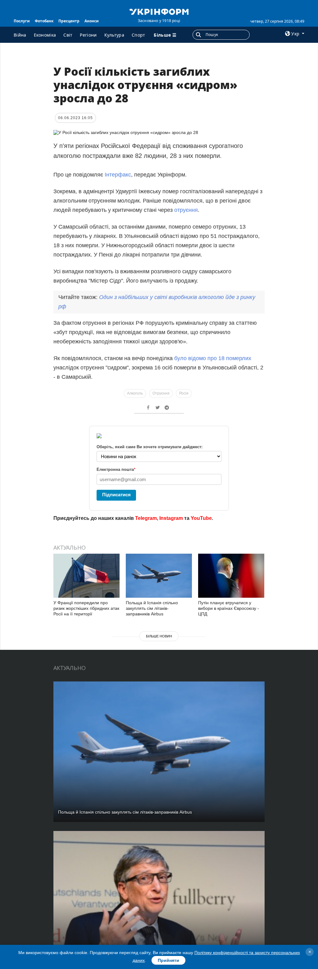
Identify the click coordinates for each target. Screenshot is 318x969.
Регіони (88, 35)
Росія (184, 393)
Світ (67, 35)
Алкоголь (135, 393)
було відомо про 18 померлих (212, 358)
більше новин (159, 636)
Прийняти (168, 960)
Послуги (22, 21)
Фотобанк (44, 21)
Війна (20, 35)
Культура (114, 35)
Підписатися (116, 494)
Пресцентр (69, 21)
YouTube (201, 518)
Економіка (45, 35)
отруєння (186, 210)
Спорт (138, 35)
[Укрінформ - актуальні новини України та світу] (158, 11)
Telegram (146, 518)
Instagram (171, 518)
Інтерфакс (118, 175)
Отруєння (161, 393)
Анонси (91, 21)
